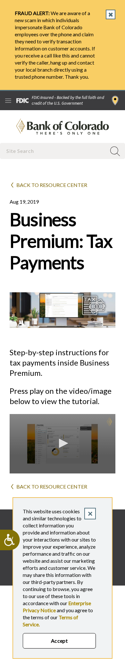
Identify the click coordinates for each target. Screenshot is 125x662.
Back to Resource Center (51, 185)
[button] (62, 443)
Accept (59, 641)
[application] (62, 444)
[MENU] (8, 100)
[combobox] (54, 151)
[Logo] (109, 421)
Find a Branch (115, 100)
